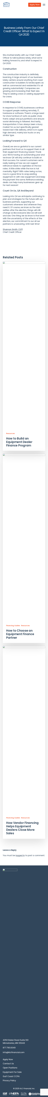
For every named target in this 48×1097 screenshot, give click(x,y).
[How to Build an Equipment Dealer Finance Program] (24, 356)
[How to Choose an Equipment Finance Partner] (24, 548)
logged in (20, 855)
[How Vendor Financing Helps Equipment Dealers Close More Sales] (24, 742)
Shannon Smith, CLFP (13, 229)
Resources (10, 433)
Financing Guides (13, 626)
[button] (44, 5)
